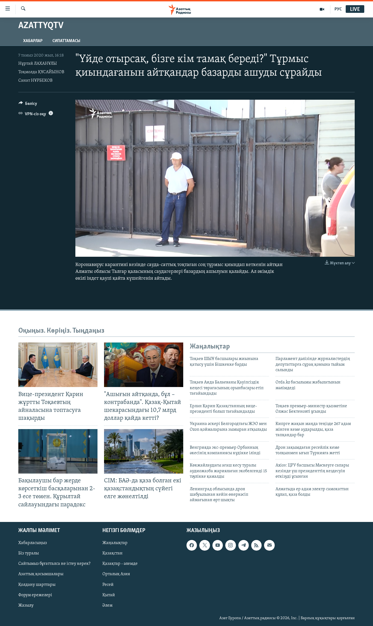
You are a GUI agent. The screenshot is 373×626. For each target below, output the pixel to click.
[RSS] (256, 545)
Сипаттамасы (66, 41)
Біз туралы (28, 553)
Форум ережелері (35, 595)
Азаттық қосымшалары (40, 574)
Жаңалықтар (115, 543)
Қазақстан (112, 553)
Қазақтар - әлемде (120, 564)
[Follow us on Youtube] (217, 545)
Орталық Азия (116, 574)
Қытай (108, 595)
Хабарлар (33, 41)
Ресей (108, 584)
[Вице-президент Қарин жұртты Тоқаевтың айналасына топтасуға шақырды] (57, 364)
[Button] (28, 105)
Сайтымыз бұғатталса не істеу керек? (54, 564)
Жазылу (26, 605)
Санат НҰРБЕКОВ (35, 80)
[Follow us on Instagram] (230, 545)
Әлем (107, 605)
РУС (338, 9)
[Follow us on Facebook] (192, 545)
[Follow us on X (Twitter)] (204, 545)
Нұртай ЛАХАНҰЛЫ (37, 63)
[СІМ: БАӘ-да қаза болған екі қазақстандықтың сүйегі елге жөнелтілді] (143, 451)
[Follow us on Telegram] (243, 545)
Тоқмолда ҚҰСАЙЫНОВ (41, 72)
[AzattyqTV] (322, 9)
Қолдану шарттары (36, 584)
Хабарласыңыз (32, 543)
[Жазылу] (269, 545)
